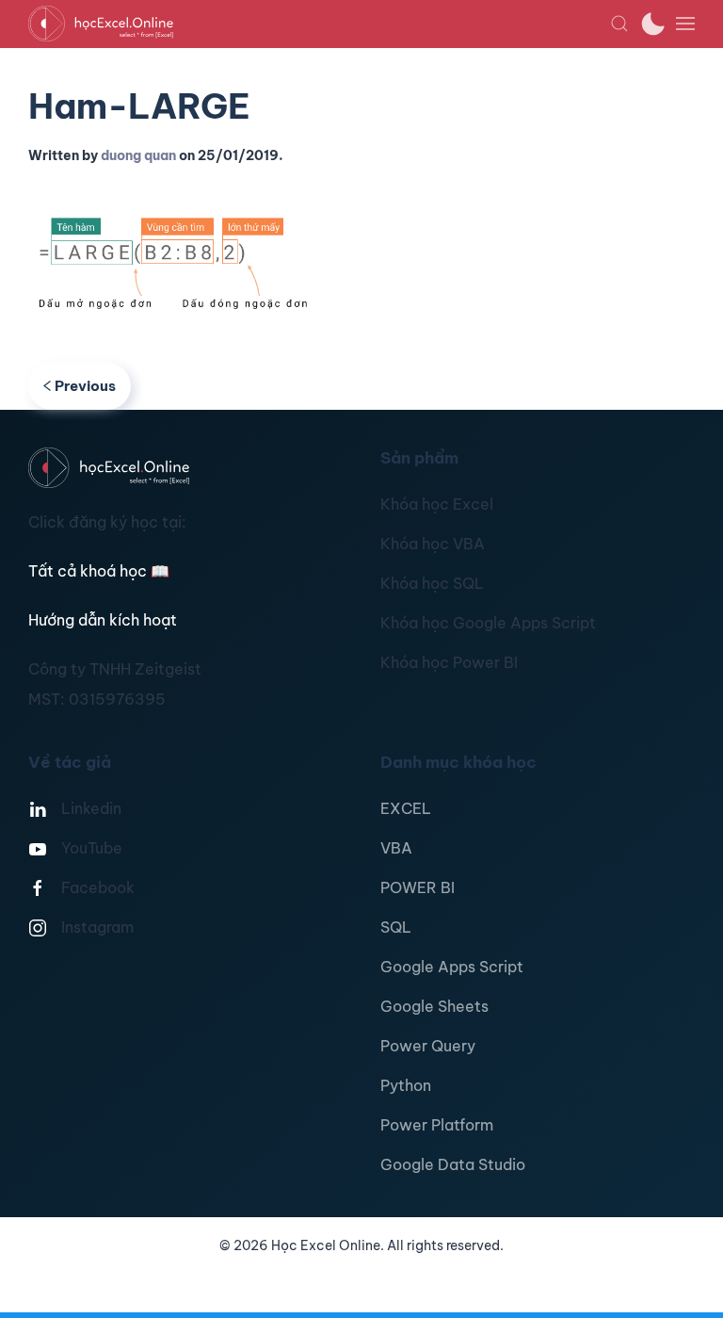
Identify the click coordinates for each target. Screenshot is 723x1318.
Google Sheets (434, 1006)
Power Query (427, 1045)
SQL (395, 927)
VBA (396, 847)
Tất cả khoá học (98, 570)
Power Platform (436, 1124)
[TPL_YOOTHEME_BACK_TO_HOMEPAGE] (319, 23)
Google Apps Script (451, 966)
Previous (85, 386)
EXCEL (405, 808)
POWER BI (417, 887)
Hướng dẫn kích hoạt (102, 619)
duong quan (138, 155)
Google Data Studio (452, 1164)
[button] (619, 23)
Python (405, 1085)
